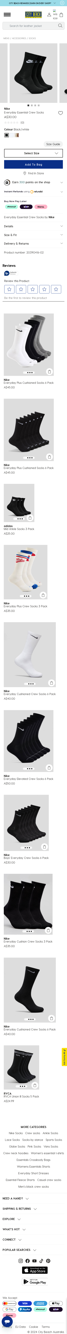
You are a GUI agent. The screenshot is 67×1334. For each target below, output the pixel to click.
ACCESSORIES (19, 38)
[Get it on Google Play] (35, 1281)
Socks (32, 38)
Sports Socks (54, 1139)
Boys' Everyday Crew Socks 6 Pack (26, 857)
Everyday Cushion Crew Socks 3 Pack (28, 941)
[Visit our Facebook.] (27, 1260)
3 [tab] (35, 105)
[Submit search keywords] (60, 25)
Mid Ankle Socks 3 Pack (19, 528)
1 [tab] (28, 105)
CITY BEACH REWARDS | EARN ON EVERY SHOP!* (30, 3)
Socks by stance (32, 1139)
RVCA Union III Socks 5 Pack (21, 1096)
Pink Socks (34, 1146)
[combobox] (33, 26)
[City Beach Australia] (33, 14)
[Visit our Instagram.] (20, 1260)
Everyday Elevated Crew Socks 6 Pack (28, 778)
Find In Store (36, 173)
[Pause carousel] (62, 3)
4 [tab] (39, 105)
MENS (6, 38)
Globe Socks (17, 1146)
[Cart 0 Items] (61, 15)
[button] (7, 14)
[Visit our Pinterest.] (47, 1260)
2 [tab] (32, 105)
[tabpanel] (33, 74)
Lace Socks (12, 1139)
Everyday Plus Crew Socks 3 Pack (25, 606)
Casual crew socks (49, 1179)
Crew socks (32, 1133)
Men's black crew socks (33, 1186)
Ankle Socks (50, 1133)
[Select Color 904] (16, 135)
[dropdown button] (54, 3)
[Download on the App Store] (35, 1270)
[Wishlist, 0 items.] (55, 14)
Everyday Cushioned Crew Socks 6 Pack (30, 694)
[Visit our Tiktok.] (40, 1260)
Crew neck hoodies (15, 1153)
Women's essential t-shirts (47, 1153)
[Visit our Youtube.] (34, 1260)
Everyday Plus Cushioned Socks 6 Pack (29, 382)
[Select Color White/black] (11, 135)
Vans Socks (51, 1146)
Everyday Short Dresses (33, 1173)
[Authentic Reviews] (11, 273)
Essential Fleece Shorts (20, 1179)
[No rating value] (12, 122)
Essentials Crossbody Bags (33, 1159)
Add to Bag (33, 164)
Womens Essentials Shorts (33, 1166)
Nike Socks (16, 1133)
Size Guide (53, 144)
